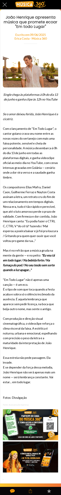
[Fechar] (5, 5)
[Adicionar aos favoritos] (49, 491)
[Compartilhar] (30, 491)
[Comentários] (12, 491)
